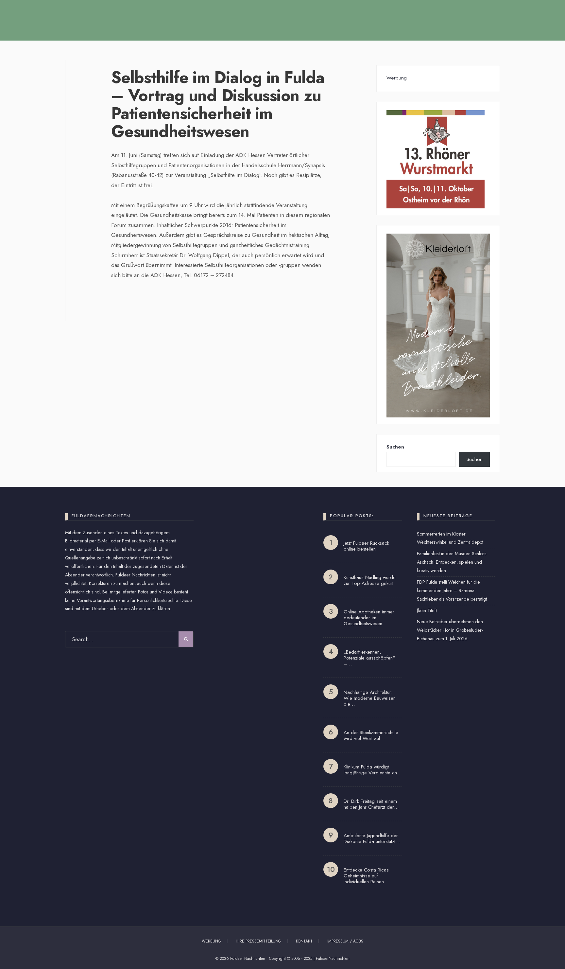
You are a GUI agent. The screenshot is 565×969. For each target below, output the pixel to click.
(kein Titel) (427, 610)
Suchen (395, 446)
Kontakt (304, 941)
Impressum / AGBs (345, 941)
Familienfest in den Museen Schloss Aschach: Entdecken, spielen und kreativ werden (452, 562)
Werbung (211, 941)
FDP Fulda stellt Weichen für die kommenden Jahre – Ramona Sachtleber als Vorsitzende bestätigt (452, 590)
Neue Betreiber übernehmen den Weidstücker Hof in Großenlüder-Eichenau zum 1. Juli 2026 (450, 630)
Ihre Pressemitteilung (258, 941)
